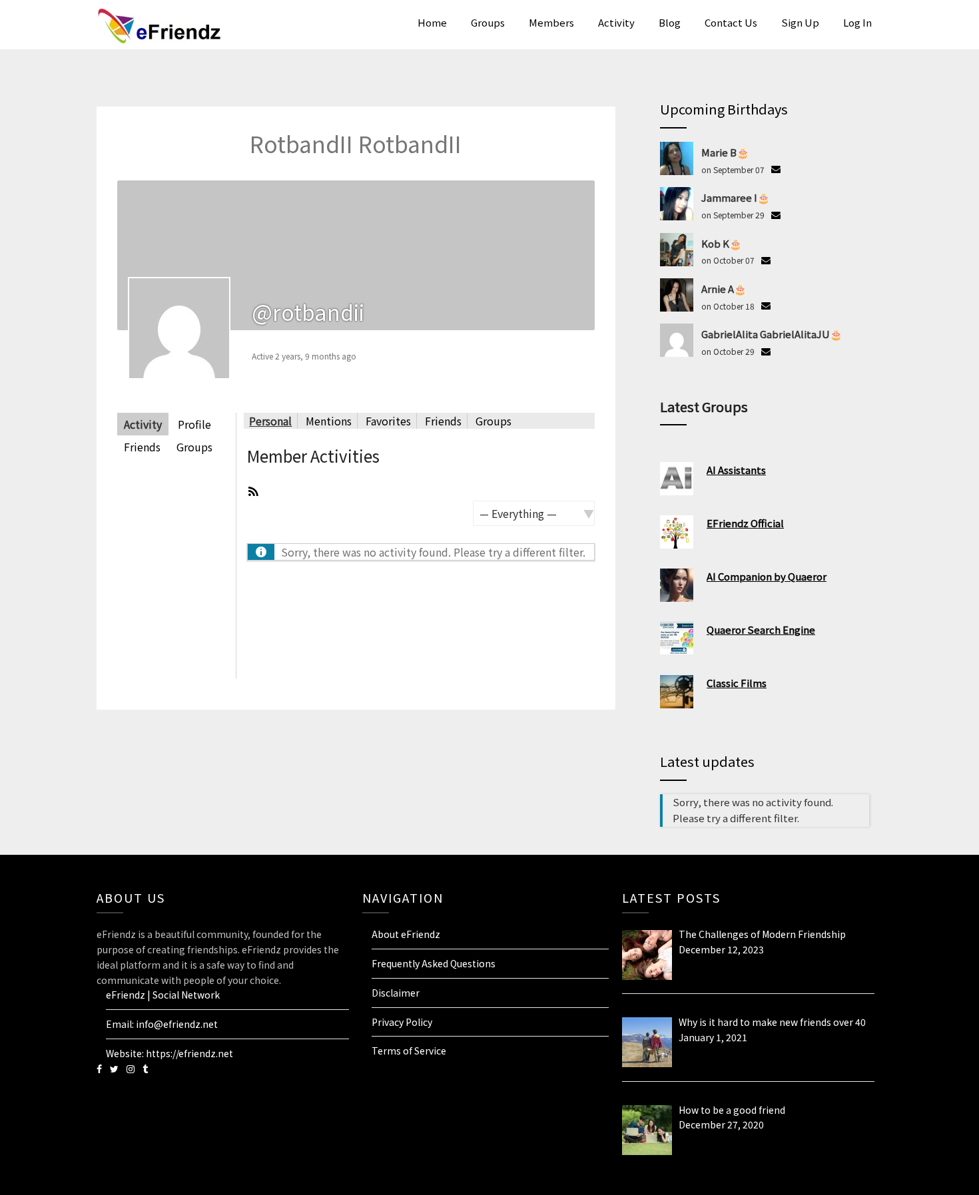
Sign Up (800, 22)
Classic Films (737, 683)
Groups (488, 22)
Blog (670, 22)
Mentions (329, 421)
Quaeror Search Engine (761, 629)
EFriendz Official (745, 523)
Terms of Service (409, 1050)
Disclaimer (396, 992)
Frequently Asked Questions (433, 963)
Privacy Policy (402, 1022)
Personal (270, 421)
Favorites (388, 421)
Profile (194, 424)
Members (551, 22)
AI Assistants (736, 470)
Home (432, 22)
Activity (616, 22)
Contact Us (731, 22)
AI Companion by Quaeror (766, 576)
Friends (142, 447)
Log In (857, 22)
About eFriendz (406, 934)
